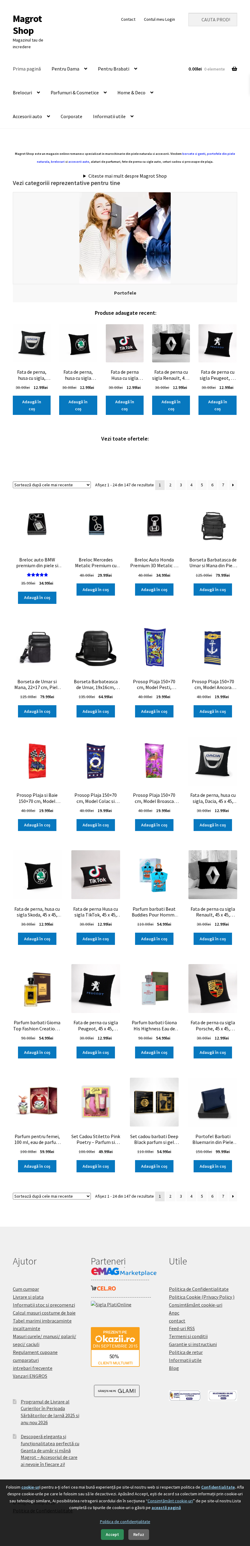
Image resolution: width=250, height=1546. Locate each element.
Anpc (174, 1313)
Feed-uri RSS (182, 1328)
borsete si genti (193, 154)
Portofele (125, 293)
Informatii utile (109, 116)
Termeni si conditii (188, 1336)
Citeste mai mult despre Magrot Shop (127, 176)
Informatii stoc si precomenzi (44, 1305)
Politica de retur (186, 1352)
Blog (174, 1368)
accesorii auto (78, 162)
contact (177, 1321)
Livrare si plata (28, 1297)
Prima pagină (27, 69)
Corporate (71, 116)
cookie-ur (30, 1487)
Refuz (138, 1534)
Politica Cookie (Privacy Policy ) (201, 1297)
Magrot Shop (27, 25)
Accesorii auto (27, 116)
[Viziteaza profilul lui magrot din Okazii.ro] (125, 1347)
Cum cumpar (26, 1289)
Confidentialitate (218, 1487)
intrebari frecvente (32, 1368)
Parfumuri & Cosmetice (75, 92)
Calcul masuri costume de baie (44, 1313)
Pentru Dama (65, 69)
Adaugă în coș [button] (31, 405)
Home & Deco (131, 92)
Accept (112, 1534)
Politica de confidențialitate (125, 1521)
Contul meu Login (159, 19)
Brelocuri (22, 92)
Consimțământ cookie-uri (195, 1305)
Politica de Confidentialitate (199, 1289)
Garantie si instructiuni (193, 1344)
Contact (128, 19)
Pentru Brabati (113, 69)
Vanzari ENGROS (30, 1376)
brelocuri (58, 162)
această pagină (166, 1507)
